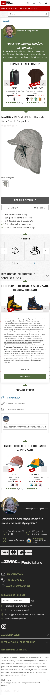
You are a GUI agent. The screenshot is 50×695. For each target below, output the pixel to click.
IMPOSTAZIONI (25, 369)
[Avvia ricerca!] (46, 14)
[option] (25, 151)
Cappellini (7, 21)
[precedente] (7, 83)
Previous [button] (4, 251)
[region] (25, 347)
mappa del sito (11, 683)
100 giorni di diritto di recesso (18, 217)
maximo (6, 117)
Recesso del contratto (14, 649)
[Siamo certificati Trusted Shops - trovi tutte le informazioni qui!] (29, 541)
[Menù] (4, 13)
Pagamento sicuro (16, 540)
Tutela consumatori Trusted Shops (20, 227)
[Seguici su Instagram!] (5, 627)
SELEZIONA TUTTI (25, 376)
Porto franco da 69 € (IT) (16, 214)
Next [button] (46, 251)
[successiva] (43, 83)
